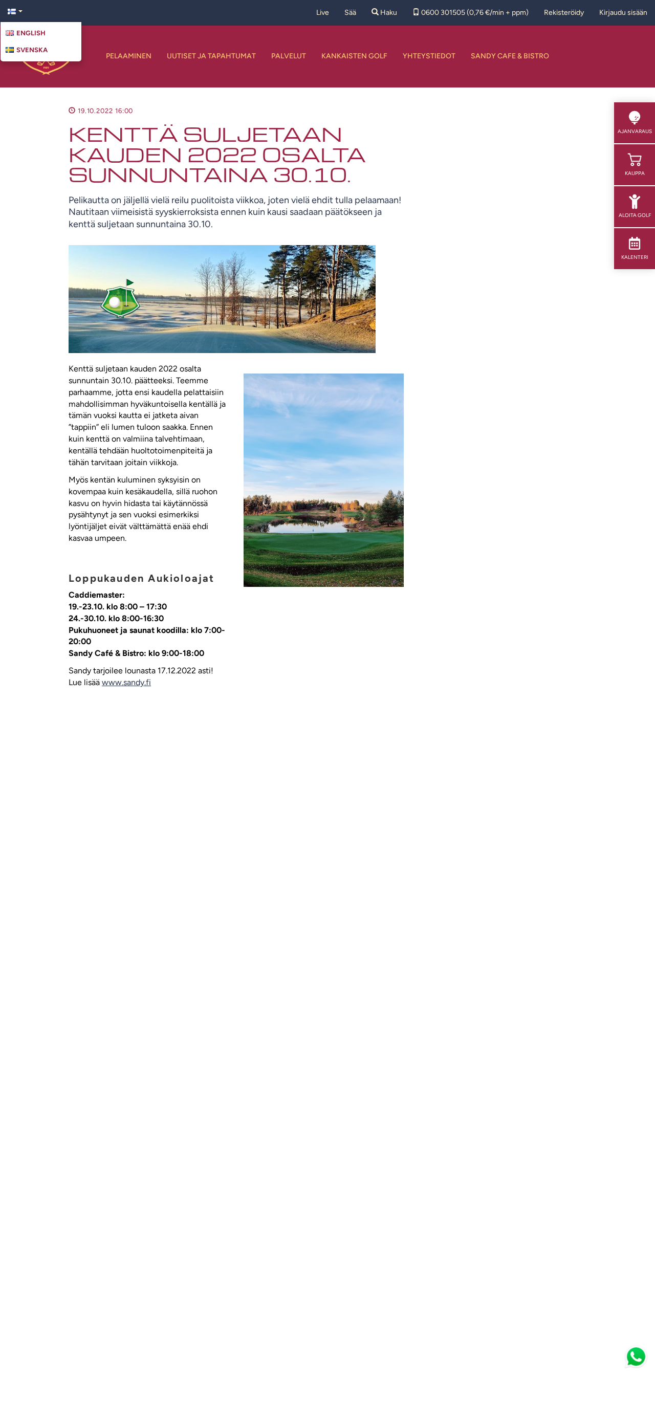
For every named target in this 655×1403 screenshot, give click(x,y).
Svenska (32, 50)
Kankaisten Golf (354, 56)
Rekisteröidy (564, 12)
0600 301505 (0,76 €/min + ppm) (474, 12)
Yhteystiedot (429, 56)
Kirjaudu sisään (623, 12)
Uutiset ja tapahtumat (211, 56)
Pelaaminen (128, 56)
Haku (388, 12)
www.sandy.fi (126, 682)
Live (322, 12)
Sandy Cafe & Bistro (510, 56)
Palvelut (288, 56)
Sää (350, 12)
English (31, 33)
